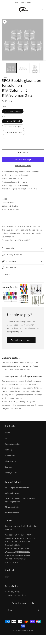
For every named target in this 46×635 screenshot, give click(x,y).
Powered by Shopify (27, 630)
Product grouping (12, 444)
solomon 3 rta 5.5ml (13, 132)
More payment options (23, 165)
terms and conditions (17, 595)
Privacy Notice (11, 473)
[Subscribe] (38, 610)
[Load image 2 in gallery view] (23, 68)
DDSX (7, 438)
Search (8, 577)
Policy (17, 591)
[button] (3, 10)
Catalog (8, 450)
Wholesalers (10, 455)
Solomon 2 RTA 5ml (13, 127)
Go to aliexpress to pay (21, 340)
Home (7, 432)
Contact (8, 467)
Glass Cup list (10, 461)
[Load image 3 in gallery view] (34, 68)
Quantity (5, 138)
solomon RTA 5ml (12, 121)
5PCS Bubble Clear (13, 111)
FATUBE (19, 630)
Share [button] (7, 274)
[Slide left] (3, 69)
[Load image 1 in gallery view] (11, 68)
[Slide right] (43, 69)
